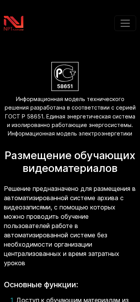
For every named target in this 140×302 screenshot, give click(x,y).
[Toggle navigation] (125, 23)
